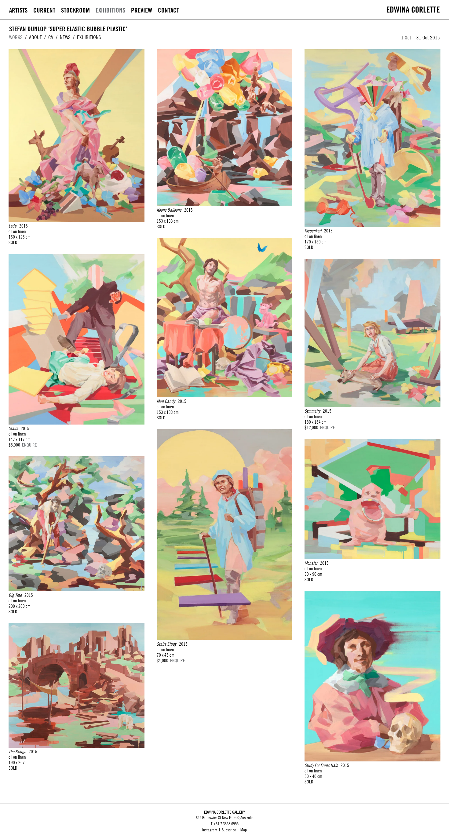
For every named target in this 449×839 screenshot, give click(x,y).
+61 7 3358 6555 (226, 823)
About (35, 37)
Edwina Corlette (413, 9)
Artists (18, 10)
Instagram (209, 829)
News (65, 37)
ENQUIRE (29, 444)
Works (16, 37)
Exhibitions (110, 10)
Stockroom (75, 10)
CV (50, 37)
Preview (141, 10)
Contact (168, 10)
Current (44, 10)
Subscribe (229, 829)
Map (243, 829)
